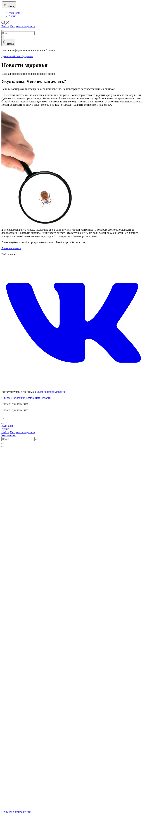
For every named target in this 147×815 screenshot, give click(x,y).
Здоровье (27, 56)
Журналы (14, 12)
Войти (5, 26)
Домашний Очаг (11, 56)
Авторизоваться (11, 248)
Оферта (6, 397)
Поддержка (18, 397)
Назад (10, 6)
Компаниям (33, 397)
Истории (46, 397)
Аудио (12, 16)
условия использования (51, 391)
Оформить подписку (22, 26)
